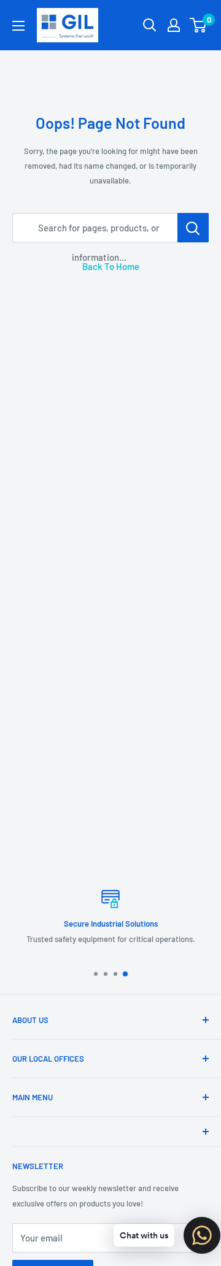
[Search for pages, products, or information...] (193, 227)
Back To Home (110, 266)
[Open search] (150, 25)
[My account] (174, 25)
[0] (198, 25)
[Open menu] (18, 26)
